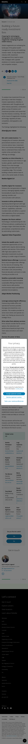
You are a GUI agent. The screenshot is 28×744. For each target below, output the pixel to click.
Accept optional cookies (14, 394)
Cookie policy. (19, 389)
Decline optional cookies (14, 397)
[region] (14, 372)
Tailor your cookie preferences (14, 401)
